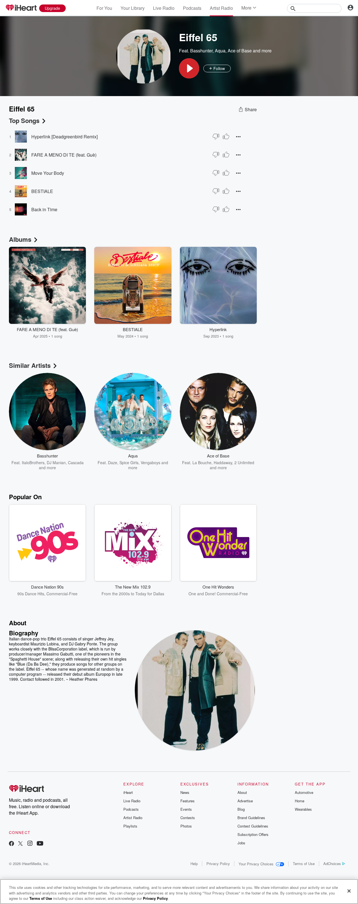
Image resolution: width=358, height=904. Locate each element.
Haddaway (223, 462)
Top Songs (24, 120)
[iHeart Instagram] (29, 844)
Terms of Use (304, 863)
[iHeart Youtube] (40, 844)
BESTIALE (42, 191)
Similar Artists (30, 365)
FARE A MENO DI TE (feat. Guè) (63, 155)
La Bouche (201, 462)
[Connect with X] (20, 844)
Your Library (133, 8)
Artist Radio (221, 8)
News (184, 792)
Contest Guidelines (252, 826)
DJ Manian (56, 462)
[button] (189, 68)
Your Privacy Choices (256, 863)
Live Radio (164, 8)
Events (186, 809)
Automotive (304, 792)
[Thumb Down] (216, 136)
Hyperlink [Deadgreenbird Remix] (64, 136)
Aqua (220, 50)
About (242, 792)
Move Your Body (47, 173)
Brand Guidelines (251, 817)
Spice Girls (128, 462)
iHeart (128, 792)
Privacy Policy (218, 863)
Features (187, 800)
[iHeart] (21, 8)
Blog (241, 809)
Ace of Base (240, 50)
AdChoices (332, 863)
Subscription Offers (252, 834)
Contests (187, 817)
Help (194, 863)
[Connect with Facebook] (11, 844)
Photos (186, 826)
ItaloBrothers (33, 462)
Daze (112, 462)
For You (104, 8)
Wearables (303, 809)
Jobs (241, 842)
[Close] (349, 891)
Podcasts (192, 8)
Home (299, 800)
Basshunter (201, 50)
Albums (20, 239)
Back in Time (44, 209)
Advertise (245, 800)
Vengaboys (150, 462)
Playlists (130, 826)
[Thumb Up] (226, 136)
